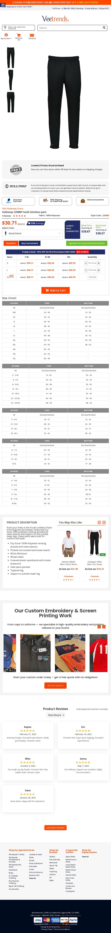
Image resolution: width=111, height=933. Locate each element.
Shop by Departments (89, 851)
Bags (11, 873)
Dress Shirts (70, 857)
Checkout (32, 38)
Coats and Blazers (70, 887)
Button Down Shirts (71, 871)
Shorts (31, 860)
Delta (51, 880)
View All (32, 878)
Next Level (53, 862)
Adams (52, 874)
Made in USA (34, 875)
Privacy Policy (46, 929)
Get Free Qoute (55, 685)
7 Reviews (94, 576)
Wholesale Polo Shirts (15, 866)
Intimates (33, 866)
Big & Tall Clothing (16, 886)
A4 (50, 877)
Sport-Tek (53, 865)
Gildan (52, 857)
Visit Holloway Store (12, 208)
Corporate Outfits (72, 851)
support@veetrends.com (70, 915)
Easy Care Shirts (70, 879)
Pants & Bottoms (36, 863)
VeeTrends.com (54, 924)
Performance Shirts (71, 860)
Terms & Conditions (62, 929)
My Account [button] (5, 38)
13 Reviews (68, 576)
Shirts (31, 857)
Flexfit (51, 868)
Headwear (13, 870)
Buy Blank (11, 243)
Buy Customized (30, 243)
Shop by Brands (53, 851)
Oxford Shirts (71, 875)
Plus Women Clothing (14, 882)
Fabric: (42, 215)
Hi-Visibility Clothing (13, 877)
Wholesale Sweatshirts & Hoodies (14, 859)
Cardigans (70, 891)
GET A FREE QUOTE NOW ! (85, 2)
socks (31, 869)
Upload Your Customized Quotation (87, 243)
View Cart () (18, 39)
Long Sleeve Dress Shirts (70, 866)
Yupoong (53, 871)
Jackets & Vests (35, 854)
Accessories (14, 889)
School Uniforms (36, 872)
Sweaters (69, 883)
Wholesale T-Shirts (16, 854)
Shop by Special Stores (21, 850)
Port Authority (54, 859)
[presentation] (99, 522)
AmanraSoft (65, 927)
